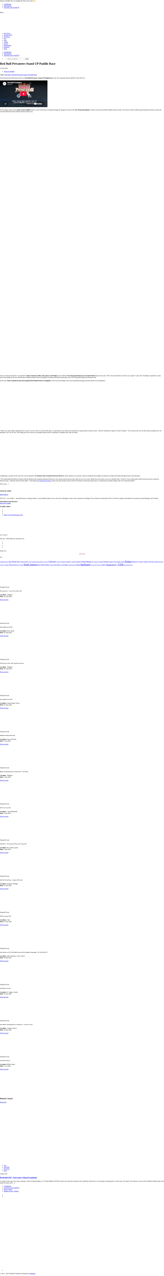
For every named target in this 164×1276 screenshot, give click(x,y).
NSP (39, 565)
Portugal (51, 565)
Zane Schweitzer (128, 565)
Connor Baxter (85, 562)
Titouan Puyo (111, 565)
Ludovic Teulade (4, 565)
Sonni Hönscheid (72, 565)
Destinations (7, 45)
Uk (117, 565)
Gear (5, 40)
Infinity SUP (147, 561)
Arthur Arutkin (24, 561)
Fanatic (111, 561)
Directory (6, 47)
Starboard (85, 564)
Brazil (46, 561)
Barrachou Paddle (5, 503)
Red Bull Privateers (45, 481)
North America (31, 564)
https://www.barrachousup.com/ (13, 515)
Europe (106, 562)
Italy (152, 561)
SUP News (7, 33)
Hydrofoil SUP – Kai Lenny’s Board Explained (18, 1178)
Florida (123, 561)
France (128, 561)
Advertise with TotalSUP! (11, 7)
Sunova (99, 565)
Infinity (141, 561)
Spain (78, 565)
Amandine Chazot (4, 561)
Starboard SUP (93, 565)
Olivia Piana (45, 565)
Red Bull (8, 75)
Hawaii (134, 562)
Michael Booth (13, 565)
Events (6, 43)
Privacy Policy (8, 1189)
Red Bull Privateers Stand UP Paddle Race (24, 75)
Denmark (101, 561)
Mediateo (32, 1273)
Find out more (4, 599)
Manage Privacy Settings (11, 1191)
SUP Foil (6, 1167)
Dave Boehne (95, 561)
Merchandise (7, 6)
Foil (5, 38)
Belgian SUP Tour (40, 561)
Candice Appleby (66, 561)
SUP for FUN (8, 35)
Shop (5, 49)
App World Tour (14, 562)
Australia (33, 561)
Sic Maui (65, 565)
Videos (6, 42)
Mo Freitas (20, 565)
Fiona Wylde (117, 561)
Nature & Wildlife (9, 71)
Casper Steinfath (75, 561)
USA (121, 564)
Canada (58, 561)
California (52, 561)
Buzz (5, 1170)
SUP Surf (6, 1169)
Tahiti (103, 565)
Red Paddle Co (58, 565)
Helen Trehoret (4, 494)
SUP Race (7, 37)
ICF (138, 561)
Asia (30, 561)
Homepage (3, 1102)
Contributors (7, 4)
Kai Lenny (160, 561)
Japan (155, 561)
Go (27, 59)
